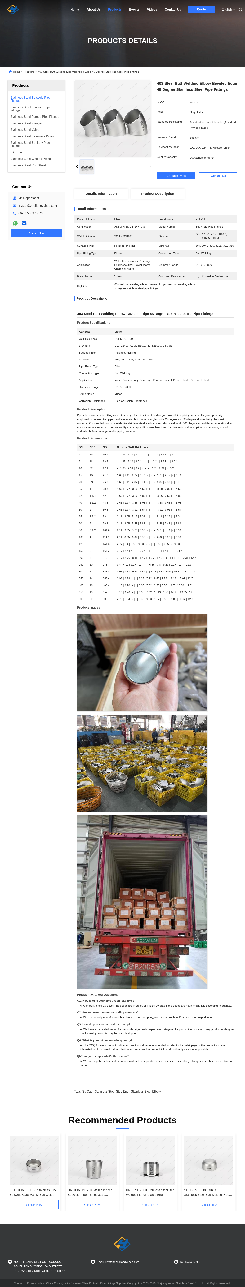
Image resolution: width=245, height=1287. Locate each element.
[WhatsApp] (15, 223)
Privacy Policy (35, 1283)
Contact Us (173, 9)
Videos (152, 9)
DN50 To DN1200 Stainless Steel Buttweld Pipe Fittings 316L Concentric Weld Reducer (90, 1193)
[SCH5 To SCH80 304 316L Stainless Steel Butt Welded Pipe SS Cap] (208, 1160)
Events (134, 9)
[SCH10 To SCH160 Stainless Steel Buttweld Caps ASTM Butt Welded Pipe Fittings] (34, 1160)
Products (115, 9)
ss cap (87, 1091)
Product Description (157, 194)
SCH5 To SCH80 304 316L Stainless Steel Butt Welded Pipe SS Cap (206, 1193)
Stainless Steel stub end (112, 1091)
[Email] (24, 223)
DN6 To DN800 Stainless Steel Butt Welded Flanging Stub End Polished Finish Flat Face (150, 1193)
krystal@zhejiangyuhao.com (37, 205)
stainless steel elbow (146, 1091)
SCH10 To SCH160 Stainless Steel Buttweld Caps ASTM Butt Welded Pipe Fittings (34, 1193)
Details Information (101, 194)
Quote (201, 9)
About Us (93, 9)
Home (74, 9)
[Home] (13, 9)
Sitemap (19, 1283)
